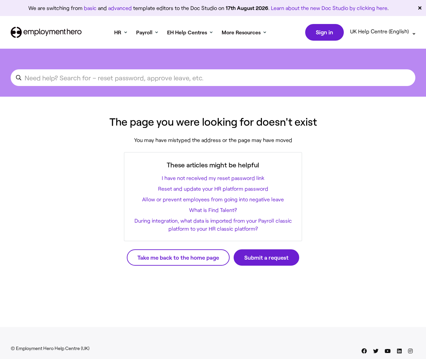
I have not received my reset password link (213, 178)
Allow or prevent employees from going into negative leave (213, 199)
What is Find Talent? (213, 210)
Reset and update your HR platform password (213, 188)
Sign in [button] (324, 32)
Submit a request (266, 257)
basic (90, 8)
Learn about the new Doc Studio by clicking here (329, 8)
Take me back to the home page (178, 257)
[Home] (46, 32)
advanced (120, 8)
